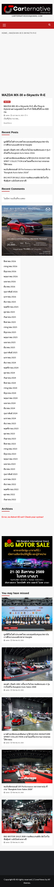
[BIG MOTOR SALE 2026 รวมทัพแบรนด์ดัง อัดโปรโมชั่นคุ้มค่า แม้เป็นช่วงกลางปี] (27, 816)
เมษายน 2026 (10, 281)
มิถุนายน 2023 (10, 454)
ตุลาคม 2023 (9, 433)
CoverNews (39, 879)
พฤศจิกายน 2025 (11, 307)
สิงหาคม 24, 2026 (18, 842)
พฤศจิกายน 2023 (11, 428)
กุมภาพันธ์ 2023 (10, 474)
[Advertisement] (27, 64)
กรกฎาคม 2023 (10, 449)
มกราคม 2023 (10, 479)
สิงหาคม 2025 (10, 322)
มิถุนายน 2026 (10, 271)
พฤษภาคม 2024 (11, 398)
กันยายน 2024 (10, 378)
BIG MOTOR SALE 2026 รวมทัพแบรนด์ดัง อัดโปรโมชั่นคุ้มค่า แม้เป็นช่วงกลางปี (26, 179)
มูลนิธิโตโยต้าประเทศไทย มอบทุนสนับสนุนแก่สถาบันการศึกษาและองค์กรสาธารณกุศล (26, 143)
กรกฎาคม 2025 (10, 327)
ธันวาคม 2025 (10, 302)
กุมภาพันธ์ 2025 (10, 352)
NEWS (6, 628)
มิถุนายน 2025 (10, 332)
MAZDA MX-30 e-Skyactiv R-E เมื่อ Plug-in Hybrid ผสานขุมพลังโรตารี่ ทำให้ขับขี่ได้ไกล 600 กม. (26, 109)
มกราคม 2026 (10, 297)
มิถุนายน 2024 (10, 393)
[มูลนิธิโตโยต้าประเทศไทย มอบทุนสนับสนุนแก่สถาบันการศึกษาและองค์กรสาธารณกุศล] (27, 614)
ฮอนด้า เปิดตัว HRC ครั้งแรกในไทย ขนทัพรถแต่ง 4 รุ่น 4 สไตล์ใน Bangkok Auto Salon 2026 (27, 151)
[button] (4, 25)
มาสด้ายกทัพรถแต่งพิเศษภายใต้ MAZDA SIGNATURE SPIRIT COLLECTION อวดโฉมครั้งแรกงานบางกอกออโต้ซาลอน (27, 161)
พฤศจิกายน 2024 (11, 367)
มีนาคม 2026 (9, 286)
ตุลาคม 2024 (9, 373)
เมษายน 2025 (10, 342)
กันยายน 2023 (10, 438)
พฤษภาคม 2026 (11, 276)
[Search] (49, 24)
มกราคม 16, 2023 (18, 115)
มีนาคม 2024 (9, 408)
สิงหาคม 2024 (10, 383)
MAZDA (7, 102)
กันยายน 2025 (10, 317)
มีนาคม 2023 (9, 469)
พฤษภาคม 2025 (11, 337)
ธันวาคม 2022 (10, 484)
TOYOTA (14, 628)
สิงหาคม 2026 (10, 261)
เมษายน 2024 (10, 403)
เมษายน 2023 (10, 464)
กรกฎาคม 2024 (10, 388)
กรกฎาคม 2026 (10, 266)
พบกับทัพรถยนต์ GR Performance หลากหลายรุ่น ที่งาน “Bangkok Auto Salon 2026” (27, 171)
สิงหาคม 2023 (10, 444)
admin (8, 115)
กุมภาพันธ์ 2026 (10, 291)
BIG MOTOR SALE (10, 830)
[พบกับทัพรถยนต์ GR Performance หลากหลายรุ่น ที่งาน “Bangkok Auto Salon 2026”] (27, 766)
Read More (8, 123)
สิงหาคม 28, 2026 (18, 640)
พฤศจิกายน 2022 (11, 489)
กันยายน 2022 (10, 499)
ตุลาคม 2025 (9, 312)
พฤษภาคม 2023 (11, 459)
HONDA (7, 678)
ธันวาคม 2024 (10, 362)
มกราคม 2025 (10, 357)
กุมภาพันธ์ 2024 (10, 413)
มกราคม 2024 (10, 418)
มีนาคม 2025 (9, 347)
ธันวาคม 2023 (10, 423)
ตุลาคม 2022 (9, 494)
